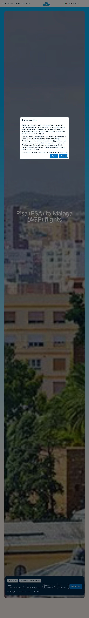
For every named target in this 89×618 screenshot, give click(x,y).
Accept (63, 156)
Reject (54, 156)
